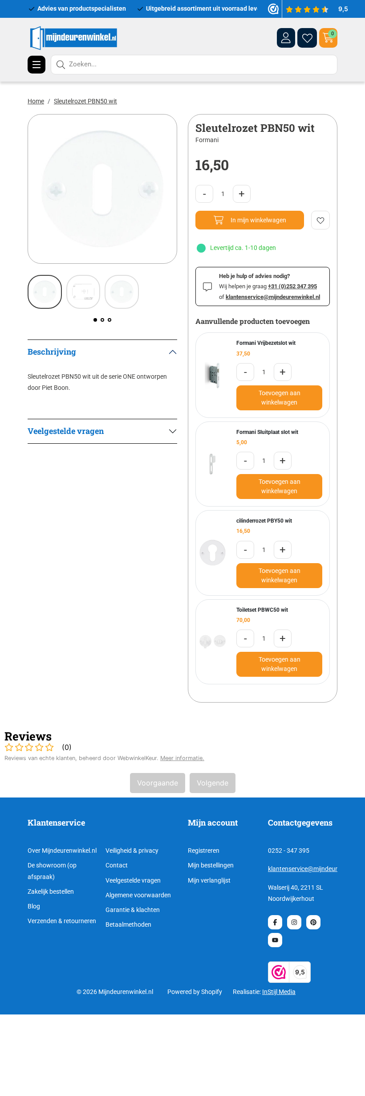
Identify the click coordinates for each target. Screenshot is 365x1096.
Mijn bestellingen (211, 865)
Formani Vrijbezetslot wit (266, 343)
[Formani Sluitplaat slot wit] (212, 464)
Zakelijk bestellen (51, 891)
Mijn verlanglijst (209, 880)
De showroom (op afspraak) (52, 871)
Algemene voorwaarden (138, 895)
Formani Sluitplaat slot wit (267, 432)
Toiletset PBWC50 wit (262, 610)
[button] (95, 320)
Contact (116, 865)
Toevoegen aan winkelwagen (279, 397)
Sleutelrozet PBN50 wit (85, 101)
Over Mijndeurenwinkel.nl (62, 850)
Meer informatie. (182, 758)
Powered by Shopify (194, 991)
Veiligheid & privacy (131, 850)
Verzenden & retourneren (62, 920)
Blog (34, 906)
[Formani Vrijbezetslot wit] (212, 375)
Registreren (203, 850)
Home (36, 101)
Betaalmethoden (128, 924)
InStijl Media (279, 991)
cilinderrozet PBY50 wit (264, 521)
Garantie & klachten (132, 909)
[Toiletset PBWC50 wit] (212, 642)
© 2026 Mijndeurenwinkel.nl (115, 991)
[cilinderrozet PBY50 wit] (212, 553)
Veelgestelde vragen (133, 880)
